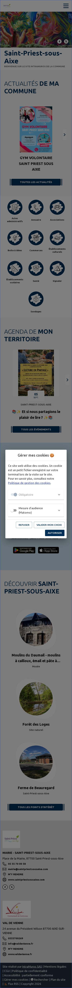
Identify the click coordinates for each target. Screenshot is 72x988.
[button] (36, 494)
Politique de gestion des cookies (29, 482)
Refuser (24, 524)
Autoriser (55, 532)
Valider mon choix (49, 524)
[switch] (12, 510)
